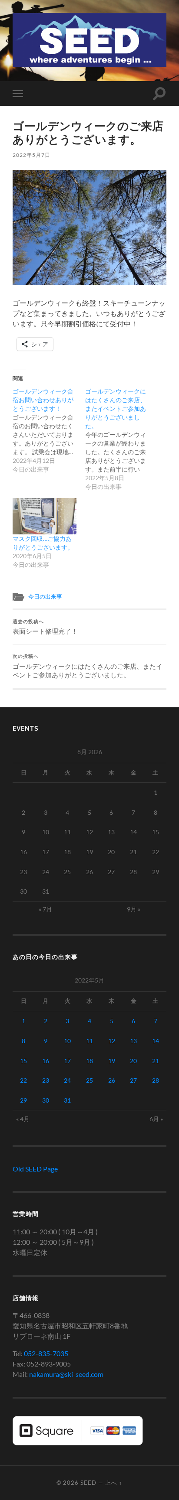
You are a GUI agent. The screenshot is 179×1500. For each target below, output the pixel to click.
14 (155, 1040)
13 (133, 1040)
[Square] (78, 1442)
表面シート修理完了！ (45, 627)
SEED (88, 1482)
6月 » (156, 1119)
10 (67, 1040)
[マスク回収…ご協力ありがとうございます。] (44, 516)
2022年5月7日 (31, 155)
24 (67, 1080)
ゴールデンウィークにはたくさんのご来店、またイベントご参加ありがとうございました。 (87, 666)
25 (89, 1080)
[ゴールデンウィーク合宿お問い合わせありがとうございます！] (49, 430)
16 (45, 1060)
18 (89, 1060)
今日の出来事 (45, 596)
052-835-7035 (46, 1353)
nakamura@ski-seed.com (66, 1374)
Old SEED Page (35, 1169)
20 (133, 1060)
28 (155, 1080)
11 (89, 1040)
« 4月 (23, 1119)
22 (23, 1080)
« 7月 (45, 909)
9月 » (133, 909)
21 (155, 1060)
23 (45, 1080)
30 (45, 1100)
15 (23, 1060)
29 (23, 1100)
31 (67, 1100)
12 (111, 1040)
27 (133, 1080)
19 (111, 1060)
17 (67, 1060)
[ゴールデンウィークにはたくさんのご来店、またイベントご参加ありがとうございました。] (121, 439)
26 (111, 1080)
